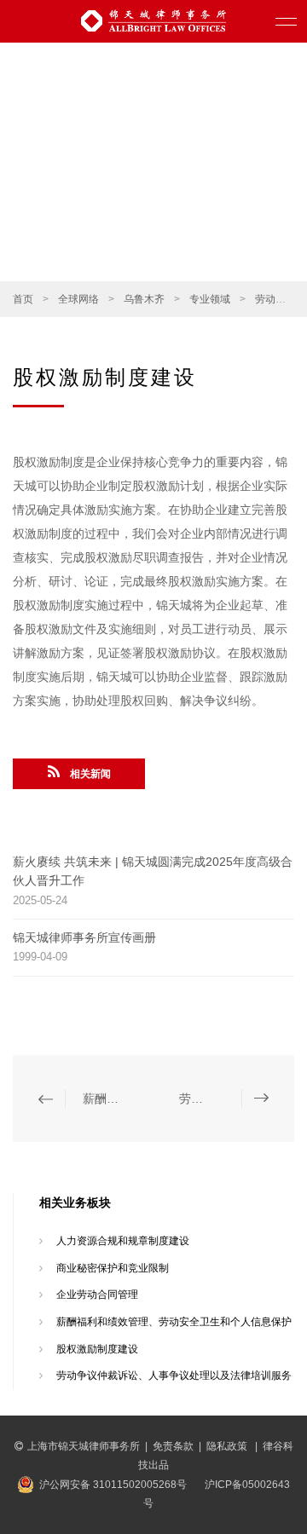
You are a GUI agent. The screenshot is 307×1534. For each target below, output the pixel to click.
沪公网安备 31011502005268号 (113, 1485)
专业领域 (209, 299)
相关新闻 (90, 774)
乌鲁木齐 (144, 299)
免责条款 (173, 1446)
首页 (23, 299)
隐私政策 (228, 1446)
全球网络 (78, 299)
